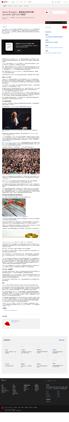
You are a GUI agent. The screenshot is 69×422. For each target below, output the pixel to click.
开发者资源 (14, 390)
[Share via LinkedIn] (49, 22)
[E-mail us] (52, 22)
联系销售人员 (37, 386)
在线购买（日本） (26, 389)
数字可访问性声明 (18, 410)
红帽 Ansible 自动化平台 (5, 390)
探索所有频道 (61, 340)
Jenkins (10, 31)
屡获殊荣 (63, 388)
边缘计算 (7, 364)
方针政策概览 (13, 410)
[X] (53, 381)
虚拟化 (54, 363)
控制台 (25, 390)
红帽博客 (4, 5)
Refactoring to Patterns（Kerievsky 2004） (11, 142)
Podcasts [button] (20, 5)
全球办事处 (15, 407)
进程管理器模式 (28, 106)
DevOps (32, 17)
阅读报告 (18, 50)
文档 (13, 394)
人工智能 (23, 350)
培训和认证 (14, 386)
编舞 (38, 177)
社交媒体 (36, 390)
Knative (9, 29)
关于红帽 (6, 407)
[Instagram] (55, 381)
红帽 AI (3, 386)
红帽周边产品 (31, 407)
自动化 (6, 350)
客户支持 (14, 389)
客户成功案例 (48, 394)
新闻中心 (58, 391)
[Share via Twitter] (50, 22)
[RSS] (65, 22)
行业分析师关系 (48, 396)
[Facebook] (51, 381)
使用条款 (9, 410)
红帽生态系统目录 (15, 393)
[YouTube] (48, 381)
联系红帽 (19, 407)
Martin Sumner (50, 11)
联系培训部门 (37, 389)
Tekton (3, 29)
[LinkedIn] (46, 381)
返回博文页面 (5, 26)
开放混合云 (39, 349)
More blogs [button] (26, 5)
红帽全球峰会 (35, 407)
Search (65, 27)
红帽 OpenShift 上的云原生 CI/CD (10, 310)
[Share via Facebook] (48, 22)
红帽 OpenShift (30, 29)
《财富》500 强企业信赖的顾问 (59, 387)
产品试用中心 (26, 386)
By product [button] (10, 5)
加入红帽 (58, 396)
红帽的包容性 (26, 407)
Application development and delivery (23, 17)
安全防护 (54, 350)
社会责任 (58, 394)
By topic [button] (15, 5)
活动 (12, 407)
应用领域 (39, 364)
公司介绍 (47, 391)
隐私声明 (6, 410)
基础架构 (23, 364)
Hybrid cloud (4, 18)
